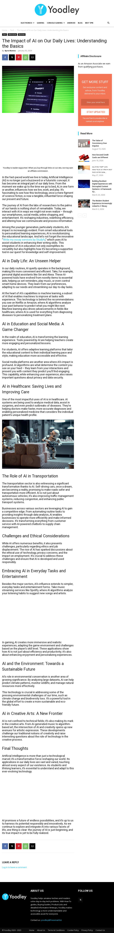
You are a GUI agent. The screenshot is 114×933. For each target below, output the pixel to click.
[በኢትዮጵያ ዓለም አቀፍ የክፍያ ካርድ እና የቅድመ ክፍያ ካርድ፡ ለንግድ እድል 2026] (84, 170)
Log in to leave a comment (14, 867)
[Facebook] (5, 57)
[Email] (32, 57)
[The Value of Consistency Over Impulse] (84, 143)
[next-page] (85, 215)
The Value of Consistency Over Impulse (99, 143)
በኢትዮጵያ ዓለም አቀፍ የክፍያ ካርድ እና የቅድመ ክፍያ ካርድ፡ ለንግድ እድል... (102, 169)
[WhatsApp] (25, 57)
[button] (108, 23)
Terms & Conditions (56, 930)
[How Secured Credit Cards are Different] (84, 157)
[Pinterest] (19, 57)
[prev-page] (80, 215)
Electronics (26, 23)
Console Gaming (55, 23)
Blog (80, 23)
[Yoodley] (57, 10)
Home (4, 30)
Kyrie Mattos (10, 50)
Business (22, 34)
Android (71, 23)
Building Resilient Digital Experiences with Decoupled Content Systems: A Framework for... (102, 186)
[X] (12, 57)
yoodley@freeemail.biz (51, 920)
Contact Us (100, 930)
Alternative (12, 34)
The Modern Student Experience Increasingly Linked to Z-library (102, 203)
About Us (41, 930)
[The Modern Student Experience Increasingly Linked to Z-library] (84, 203)
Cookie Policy (73, 930)
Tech (12, 30)
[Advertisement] (38, 137)
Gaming (40, 23)
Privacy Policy (87, 930)
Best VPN (89, 23)
